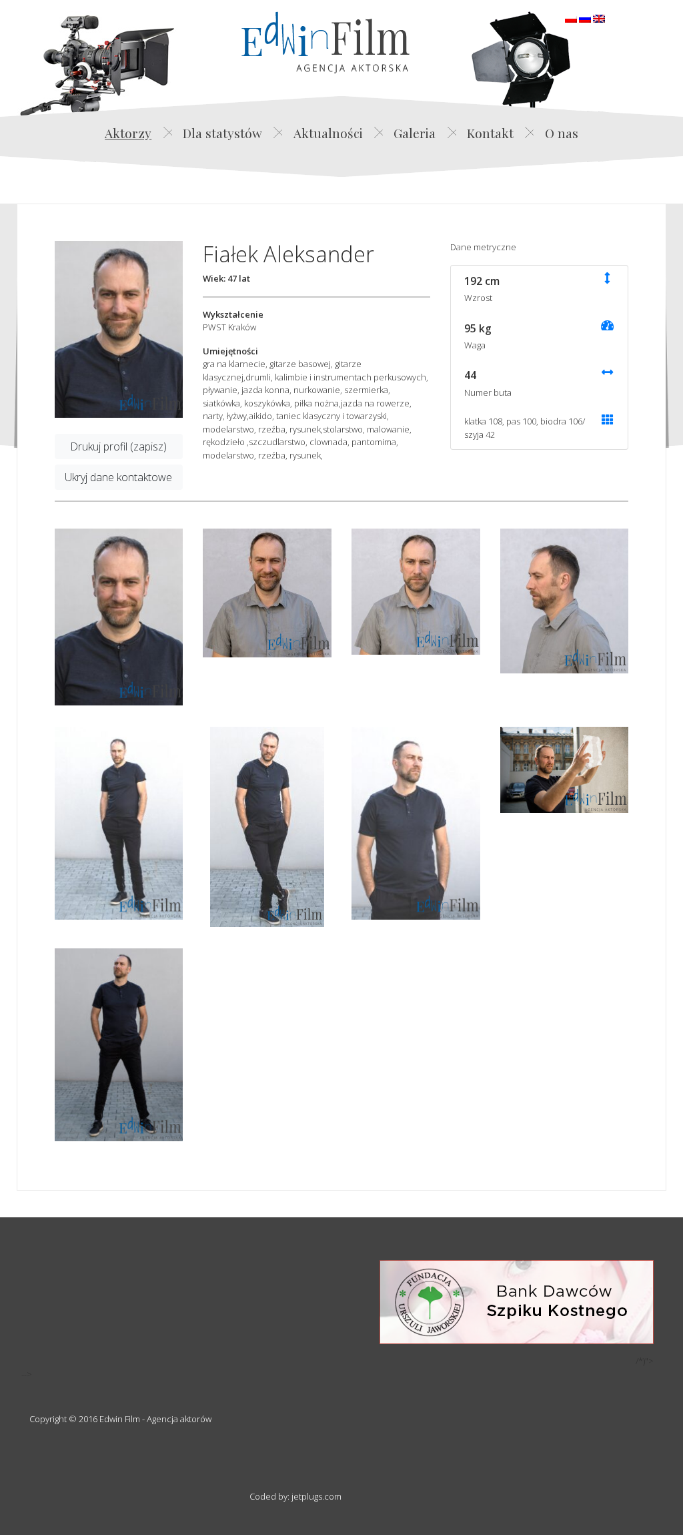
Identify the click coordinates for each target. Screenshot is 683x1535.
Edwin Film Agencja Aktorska (325, 42)
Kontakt (490, 132)
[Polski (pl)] (571, 17)
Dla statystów (222, 132)
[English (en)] (599, 17)
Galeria (415, 132)
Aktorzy (128, 132)
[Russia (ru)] (585, 17)
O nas (561, 132)
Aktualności (328, 132)
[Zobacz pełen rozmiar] (119, 329)
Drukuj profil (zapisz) (118, 446)
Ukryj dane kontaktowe (118, 477)
